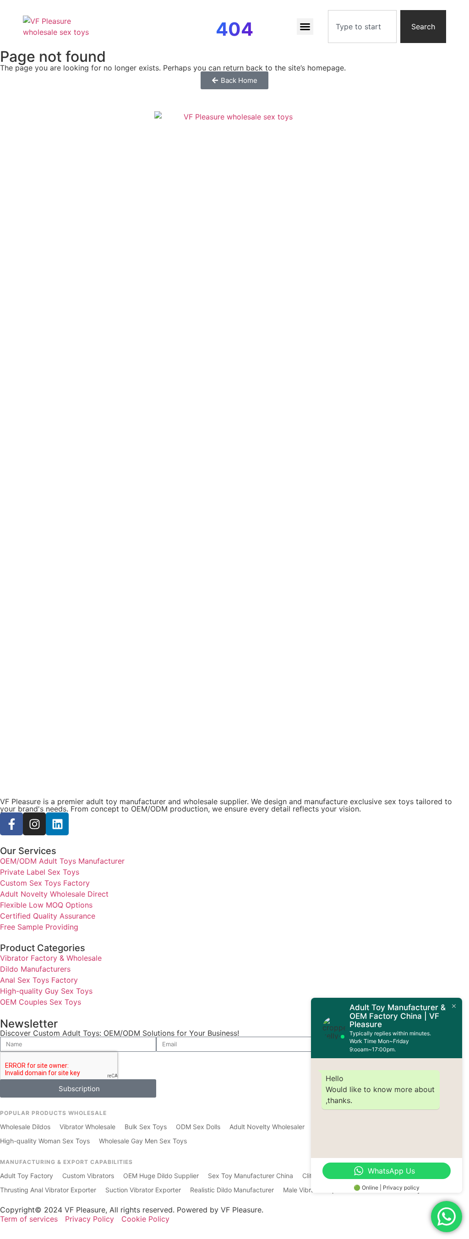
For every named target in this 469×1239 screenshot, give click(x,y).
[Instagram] (34, 823)
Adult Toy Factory (26, 1175)
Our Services (28, 850)
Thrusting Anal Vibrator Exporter (48, 1190)
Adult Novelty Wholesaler (267, 1127)
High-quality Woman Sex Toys (45, 1141)
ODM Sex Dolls (198, 1127)
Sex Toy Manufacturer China (250, 1175)
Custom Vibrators (88, 1175)
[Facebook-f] (11, 823)
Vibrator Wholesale (87, 1127)
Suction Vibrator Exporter (143, 1190)
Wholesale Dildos (25, 1127)
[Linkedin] (57, 823)
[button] (305, 26)
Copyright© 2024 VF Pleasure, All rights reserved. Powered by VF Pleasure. (131, 1209)
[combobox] (362, 26)
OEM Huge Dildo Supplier (161, 1175)
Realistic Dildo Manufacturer (232, 1190)
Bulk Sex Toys (146, 1127)
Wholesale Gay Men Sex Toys (143, 1141)
